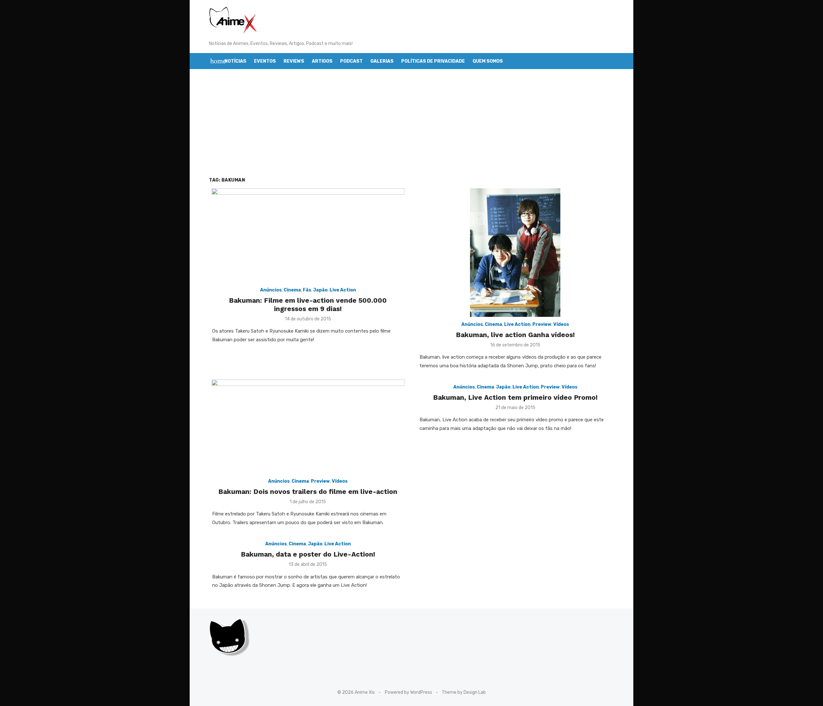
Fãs (307, 290)
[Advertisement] (411, 130)
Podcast (351, 61)
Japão (320, 290)
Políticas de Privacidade (433, 61)
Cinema (292, 290)
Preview (541, 324)
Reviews (294, 61)
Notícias (235, 61)
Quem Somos (488, 61)
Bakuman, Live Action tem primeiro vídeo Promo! (515, 397)
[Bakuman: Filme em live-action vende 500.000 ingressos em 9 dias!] (308, 235)
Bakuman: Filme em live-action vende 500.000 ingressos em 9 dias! (308, 304)
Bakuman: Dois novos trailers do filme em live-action (307, 491)
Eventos (265, 61)
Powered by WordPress (408, 692)
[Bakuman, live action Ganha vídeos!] (515, 252)
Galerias (381, 61)
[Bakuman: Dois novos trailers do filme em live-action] (308, 427)
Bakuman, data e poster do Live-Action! (308, 554)
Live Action (343, 290)
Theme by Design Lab (464, 692)
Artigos (322, 61)
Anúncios (271, 290)
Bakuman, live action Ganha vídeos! (515, 335)
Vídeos (561, 324)
